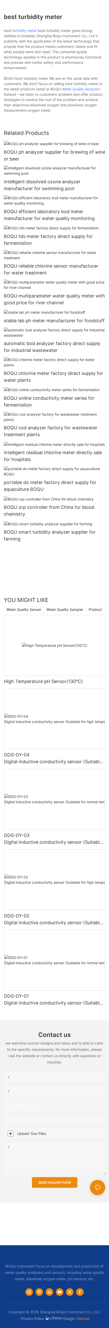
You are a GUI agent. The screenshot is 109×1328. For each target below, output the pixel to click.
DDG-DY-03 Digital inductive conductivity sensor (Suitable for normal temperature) (54, 839)
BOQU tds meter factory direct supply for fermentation (48, 240)
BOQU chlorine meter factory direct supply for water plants (53, 377)
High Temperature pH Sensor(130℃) (43, 681)
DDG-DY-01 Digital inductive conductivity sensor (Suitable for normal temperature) (54, 999)
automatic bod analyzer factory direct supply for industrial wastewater (52, 347)
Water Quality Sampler (64, 609)
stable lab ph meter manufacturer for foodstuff (54, 320)
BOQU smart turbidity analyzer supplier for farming (50, 535)
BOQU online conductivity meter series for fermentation (49, 401)
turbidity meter (24, 30)
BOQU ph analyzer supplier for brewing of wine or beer (54, 155)
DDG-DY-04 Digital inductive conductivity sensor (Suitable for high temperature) (54, 758)
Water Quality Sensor (23, 609)
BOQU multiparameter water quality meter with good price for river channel (54, 299)
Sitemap (83, 1318)
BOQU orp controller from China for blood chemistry (49, 511)
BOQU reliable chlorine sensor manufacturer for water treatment (51, 269)
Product (95, 609)
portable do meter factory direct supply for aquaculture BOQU (50, 486)
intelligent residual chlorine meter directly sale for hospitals (53, 456)
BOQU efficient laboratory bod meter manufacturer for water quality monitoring (49, 215)
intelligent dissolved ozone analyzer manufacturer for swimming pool (42, 185)
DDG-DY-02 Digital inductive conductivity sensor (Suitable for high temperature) (54, 919)
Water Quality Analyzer (81, 89)
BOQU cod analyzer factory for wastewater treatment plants (50, 431)
